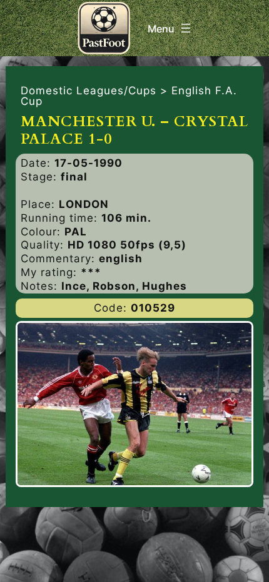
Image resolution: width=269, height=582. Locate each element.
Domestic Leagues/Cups (88, 90)
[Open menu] (170, 28)
